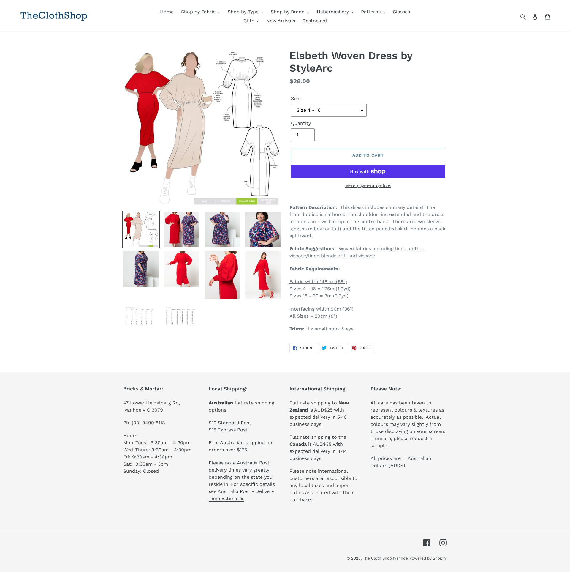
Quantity (301, 123)
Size (295, 98)
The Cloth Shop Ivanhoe (385, 558)
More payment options (368, 185)
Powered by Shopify (428, 558)
